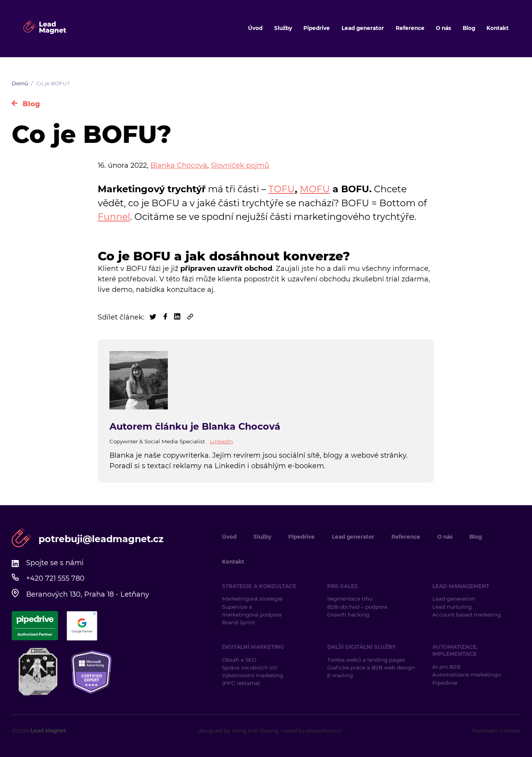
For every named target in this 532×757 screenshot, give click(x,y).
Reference (410, 28)
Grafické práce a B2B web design (371, 667)
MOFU (315, 189)
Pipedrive (316, 28)
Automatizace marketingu (466, 674)
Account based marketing (467, 614)
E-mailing (340, 675)
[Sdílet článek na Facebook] (166, 317)
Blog (469, 28)
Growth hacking (348, 614)
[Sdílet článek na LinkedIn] (178, 317)
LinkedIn (221, 441)
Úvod (255, 28)
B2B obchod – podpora (357, 607)
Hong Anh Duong (255, 730)
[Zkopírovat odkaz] (190, 317)
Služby (283, 28)
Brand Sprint (238, 622)
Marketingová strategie (252, 598)
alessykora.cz (324, 730)
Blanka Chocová (178, 165)
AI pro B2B (446, 667)
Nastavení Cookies (496, 730)
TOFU (281, 189)
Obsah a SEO (239, 660)
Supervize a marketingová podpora (252, 611)
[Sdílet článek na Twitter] (154, 317)
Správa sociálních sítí (249, 667)
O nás (443, 28)
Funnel (114, 216)
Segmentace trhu (350, 598)
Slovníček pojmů (240, 165)
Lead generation (453, 598)
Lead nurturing (452, 607)
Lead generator (363, 28)
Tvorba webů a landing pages (367, 660)
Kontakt (497, 28)
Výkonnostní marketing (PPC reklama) (252, 679)
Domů (20, 83)
